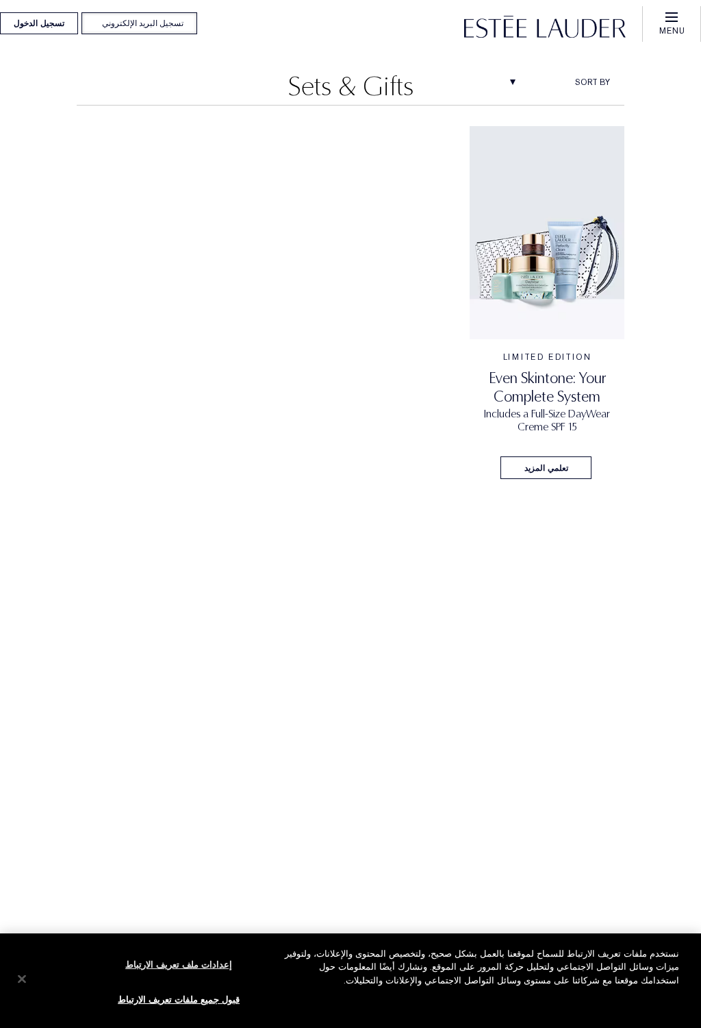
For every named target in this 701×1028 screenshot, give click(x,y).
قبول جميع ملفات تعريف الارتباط (179, 999)
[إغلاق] (22, 979)
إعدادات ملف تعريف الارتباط (178, 964)
